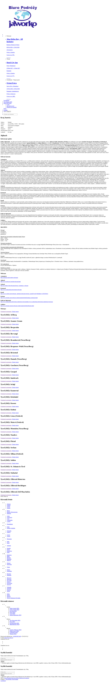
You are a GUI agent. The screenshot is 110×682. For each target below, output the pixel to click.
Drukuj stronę (15, 311)
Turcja (8, 591)
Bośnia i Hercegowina (12, 512)
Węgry (8, 595)
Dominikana (10, 524)
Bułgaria (9, 513)
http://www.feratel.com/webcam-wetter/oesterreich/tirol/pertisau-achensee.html (19, 297)
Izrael (8, 543)
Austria (8, 508)
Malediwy (9, 555)
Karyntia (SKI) (13, 611)
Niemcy (9, 563)
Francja (8, 532)
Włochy (9, 596)
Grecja (8, 535)
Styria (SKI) (12, 612)
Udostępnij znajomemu (6, 311)
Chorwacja (9, 517)
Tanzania (9, 588)
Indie (8, 541)
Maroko (9, 557)
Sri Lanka (9, 580)
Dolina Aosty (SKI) (14, 631)
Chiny (8, 516)
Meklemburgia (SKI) (14, 624)
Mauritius (9, 559)
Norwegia (9, 564)
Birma (8, 510)
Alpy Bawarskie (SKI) (15, 620)
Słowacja (9, 577)
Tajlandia (9, 587)
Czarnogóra (9, 520)
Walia (8, 594)
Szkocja (9, 582)
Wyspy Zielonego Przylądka (13, 598)
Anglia (8, 506)
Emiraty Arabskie (11, 528)
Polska (8, 569)
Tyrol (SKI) (12, 613)
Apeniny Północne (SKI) (15, 629)
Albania (9, 504)
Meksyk (9, 560)
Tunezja (9, 590)
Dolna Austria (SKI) (14, 608)
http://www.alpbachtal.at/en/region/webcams (11, 289)
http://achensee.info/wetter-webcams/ (9, 277)
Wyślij (2, 661)
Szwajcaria (9, 583)
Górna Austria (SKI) (14, 609)
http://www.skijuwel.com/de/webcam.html (11, 281)
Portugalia (9, 571)
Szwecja (9, 584)
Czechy (8, 521)
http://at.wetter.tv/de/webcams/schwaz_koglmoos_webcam (14, 285)
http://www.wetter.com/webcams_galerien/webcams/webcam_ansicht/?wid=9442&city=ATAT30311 (24, 293)
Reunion (9, 573)
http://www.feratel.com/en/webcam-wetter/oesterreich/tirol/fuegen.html (17, 305)
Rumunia (9, 575)
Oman (8, 567)
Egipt (8, 526)
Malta (8, 556)
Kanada (9, 548)
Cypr (8, 518)
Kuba (8, 552)
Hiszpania (9, 539)
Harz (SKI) (12, 621)
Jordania (9, 545)
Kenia (8, 549)
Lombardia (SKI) (14, 632)
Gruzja (8, 536)
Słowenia (9, 579)
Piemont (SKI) (13, 633)
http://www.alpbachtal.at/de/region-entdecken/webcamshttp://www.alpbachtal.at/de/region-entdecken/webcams (27, 301)
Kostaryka (9, 551)
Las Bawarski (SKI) (14, 623)
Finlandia (9, 531)
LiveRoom (3, 680)
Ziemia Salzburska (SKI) (15, 615)
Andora (8, 505)
